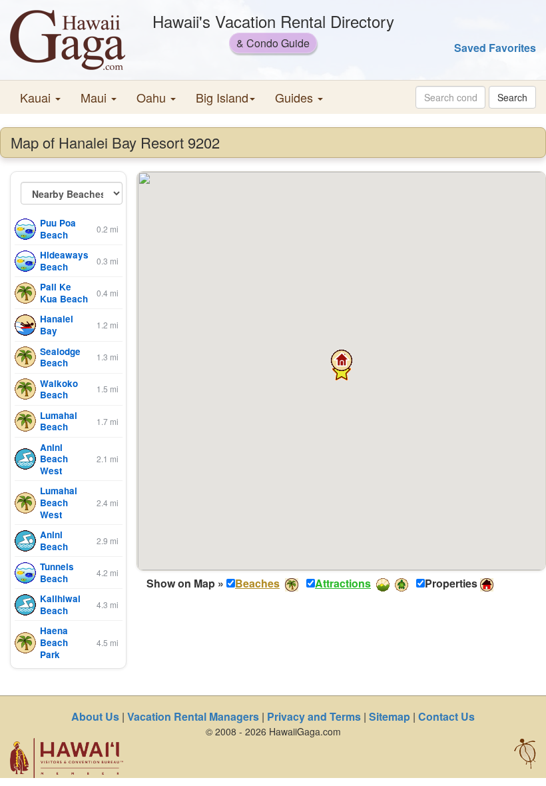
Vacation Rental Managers (193, 716)
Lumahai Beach (58, 421)
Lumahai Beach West (58, 502)
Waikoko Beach (59, 389)
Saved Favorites (495, 47)
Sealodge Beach (60, 357)
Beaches (257, 583)
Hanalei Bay (56, 324)
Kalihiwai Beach (60, 604)
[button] (40, 97)
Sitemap (389, 716)
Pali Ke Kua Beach (64, 292)
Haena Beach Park (54, 642)
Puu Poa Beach (58, 228)
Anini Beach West (54, 459)
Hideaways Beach (64, 260)
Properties (451, 583)
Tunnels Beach (57, 572)
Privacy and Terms (314, 716)
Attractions (343, 583)
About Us (95, 716)
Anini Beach (54, 540)
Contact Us (446, 716)
